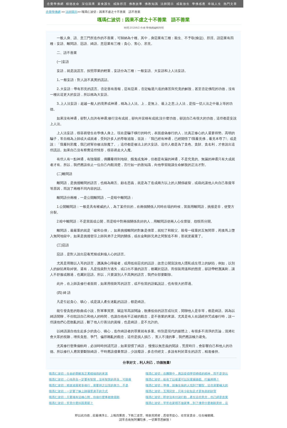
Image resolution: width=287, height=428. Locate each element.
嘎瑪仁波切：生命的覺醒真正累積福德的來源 (78, 373)
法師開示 (167, 3)
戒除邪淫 (120, 3)
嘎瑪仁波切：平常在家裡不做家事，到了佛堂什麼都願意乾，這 (187, 403)
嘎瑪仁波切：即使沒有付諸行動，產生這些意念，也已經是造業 (187, 397)
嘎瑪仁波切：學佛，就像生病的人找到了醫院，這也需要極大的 (187, 385)
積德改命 (72, 3)
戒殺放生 (183, 3)
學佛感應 (198, 3)
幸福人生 (214, 3)
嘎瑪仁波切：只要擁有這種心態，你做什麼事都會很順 (84, 397)
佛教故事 (135, 3)
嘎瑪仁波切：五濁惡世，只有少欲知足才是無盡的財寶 (181, 391)
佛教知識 (151, 3)
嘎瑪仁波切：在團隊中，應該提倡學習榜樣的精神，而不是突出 (187, 373)
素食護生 (104, 3)
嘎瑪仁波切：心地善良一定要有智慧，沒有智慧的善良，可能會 (90, 379)
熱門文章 (230, 3)
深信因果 (88, 3)
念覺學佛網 (55, 3)
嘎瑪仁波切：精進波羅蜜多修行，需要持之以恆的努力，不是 (88, 385)
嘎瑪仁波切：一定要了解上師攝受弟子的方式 (78, 391)
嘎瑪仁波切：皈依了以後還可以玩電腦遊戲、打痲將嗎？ (182, 379)
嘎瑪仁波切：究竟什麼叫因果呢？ (71, 403)
